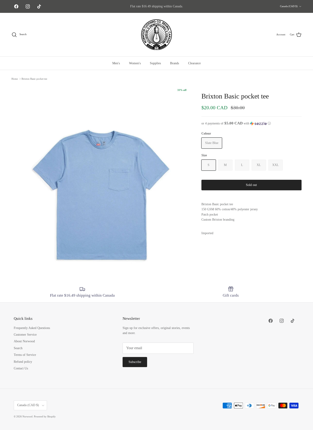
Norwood (27, 416)
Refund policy (23, 361)
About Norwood (24, 341)
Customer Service (25, 334)
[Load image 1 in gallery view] (101, 175)
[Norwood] (156, 34)
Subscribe (135, 362)
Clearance (194, 63)
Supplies (155, 63)
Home (14, 78)
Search (18, 348)
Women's (135, 63)
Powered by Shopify (45, 416)
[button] (251, 123)
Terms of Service (25, 355)
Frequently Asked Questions (32, 328)
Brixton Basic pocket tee (34, 78)
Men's (116, 63)
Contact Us (21, 368)
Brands (174, 63)
